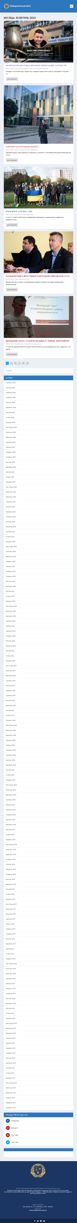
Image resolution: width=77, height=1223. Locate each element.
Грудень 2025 (10, 422)
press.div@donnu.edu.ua (38, 1210)
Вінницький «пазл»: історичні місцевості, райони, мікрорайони (37, 341)
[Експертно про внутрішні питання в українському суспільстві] (38, 41)
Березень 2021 (11, 705)
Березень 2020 (11, 765)
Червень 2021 (11, 690)
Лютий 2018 (10, 889)
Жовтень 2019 (11, 790)
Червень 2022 (11, 631)
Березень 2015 (11, 1063)
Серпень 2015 (10, 1038)
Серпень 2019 (10, 800)
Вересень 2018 (11, 854)
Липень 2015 (10, 1043)
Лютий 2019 (10, 830)
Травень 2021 (11, 695)
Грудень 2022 (10, 601)
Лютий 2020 (10, 770)
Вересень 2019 (11, 795)
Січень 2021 (10, 715)
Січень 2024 (10, 537)
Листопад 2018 (11, 844)
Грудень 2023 (10, 542)
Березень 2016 (11, 1003)
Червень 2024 (11, 512)
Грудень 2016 (10, 959)
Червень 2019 (11, 810)
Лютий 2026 (10, 412)
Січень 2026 (10, 417)
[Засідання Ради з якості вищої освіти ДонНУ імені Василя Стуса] (38, 252)
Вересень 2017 (11, 914)
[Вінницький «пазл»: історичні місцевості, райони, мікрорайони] (38, 317)
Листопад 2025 (11, 427)
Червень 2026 (11, 393)
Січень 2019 (10, 835)
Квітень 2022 (10, 641)
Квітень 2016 (10, 998)
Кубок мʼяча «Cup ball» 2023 (19, 211)
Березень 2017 (11, 944)
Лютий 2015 (10, 1068)
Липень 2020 (10, 745)
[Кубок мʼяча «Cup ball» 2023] (38, 187)
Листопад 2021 (11, 666)
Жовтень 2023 (11, 551)
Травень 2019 (11, 815)
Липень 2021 (10, 686)
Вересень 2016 (11, 974)
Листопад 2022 (11, 606)
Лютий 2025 (10, 472)
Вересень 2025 (11, 437)
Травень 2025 (11, 457)
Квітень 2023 (10, 581)
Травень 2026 (11, 397)
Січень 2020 (10, 775)
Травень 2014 (11, 1108)
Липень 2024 (10, 507)
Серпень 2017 (10, 919)
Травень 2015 (11, 1053)
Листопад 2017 (11, 904)
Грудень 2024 (10, 482)
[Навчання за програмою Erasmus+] (38, 114)
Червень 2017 (11, 929)
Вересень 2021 (11, 676)
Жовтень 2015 (11, 1028)
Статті (19, 279)
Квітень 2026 (10, 402)
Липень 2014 (10, 1098)
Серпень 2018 (10, 859)
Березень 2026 (11, 407)
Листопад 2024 (11, 487)
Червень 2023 (11, 571)
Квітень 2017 (10, 939)
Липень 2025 (10, 447)
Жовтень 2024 (11, 492)
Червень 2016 (11, 988)
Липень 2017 (10, 924)
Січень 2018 (10, 894)
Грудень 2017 (10, 899)
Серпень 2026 (10, 383)
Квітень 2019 (10, 820)
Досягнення (18, 214)
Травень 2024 (11, 517)
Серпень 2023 (10, 561)
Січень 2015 (10, 1073)
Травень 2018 (11, 874)
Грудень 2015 (10, 1018)
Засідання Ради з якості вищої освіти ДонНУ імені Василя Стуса (38, 276)
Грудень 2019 (10, 780)
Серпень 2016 (10, 979)
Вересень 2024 (11, 497)
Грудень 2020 (10, 720)
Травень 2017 (11, 934)
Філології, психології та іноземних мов (26, 150)
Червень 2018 (11, 869)
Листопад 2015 (11, 1023)
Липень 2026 (10, 388)
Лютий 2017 (10, 949)
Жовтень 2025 (11, 432)
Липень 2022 (10, 626)
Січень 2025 (10, 477)
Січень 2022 (10, 656)
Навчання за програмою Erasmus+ (22, 147)
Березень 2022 (11, 646)
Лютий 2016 (10, 1008)
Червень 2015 (11, 1048)
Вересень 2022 (11, 616)
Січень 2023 (10, 596)
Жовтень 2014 (11, 1088)
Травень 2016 (11, 993)
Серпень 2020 (10, 740)
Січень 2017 (10, 954)
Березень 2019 (11, 825)
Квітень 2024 (10, 522)
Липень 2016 (10, 983)
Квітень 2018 (10, 879)
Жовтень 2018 (11, 849)
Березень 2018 (11, 884)
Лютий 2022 (10, 651)
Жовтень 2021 (11, 671)
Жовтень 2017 (11, 909)
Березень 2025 (11, 467)
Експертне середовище (21, 68)
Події (24, 214)
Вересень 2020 (11, 735)
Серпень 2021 (10, 681)
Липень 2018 (10, 864)
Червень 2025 (11, 452)
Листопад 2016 (11, 964)
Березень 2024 (11, 527)
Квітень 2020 (10, 760)
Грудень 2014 (10, 1078)
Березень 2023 (11, 586)
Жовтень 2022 (11, 611)
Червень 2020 (11, 750)
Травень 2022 (11, 636)
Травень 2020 (11, 755)
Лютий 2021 (10, 710)
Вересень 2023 (11, 556)
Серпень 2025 (10, 442)
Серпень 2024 (10, 502)
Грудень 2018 (10, 839)
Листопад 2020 (11, 725)
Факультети (29, 214)
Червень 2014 (11, 1103)
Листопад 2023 (11, 546)
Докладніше (12, 79)
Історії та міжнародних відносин (38, 68)
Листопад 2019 (11, 785)
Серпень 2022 (10, 621)
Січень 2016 (10, 1013)
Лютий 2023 (10, 591)
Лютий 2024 (10, 532)
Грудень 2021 (10, 661)
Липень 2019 (10, 805)
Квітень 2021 (10, 700)
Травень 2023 (11, 576)
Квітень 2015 (10, 1058)
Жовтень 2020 (11, 730)
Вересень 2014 (11, 1093)
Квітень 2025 (10, 462)
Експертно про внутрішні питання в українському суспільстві (36, 65)
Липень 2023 (10, 566)
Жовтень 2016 (11, 969)
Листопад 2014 (11, 1083)
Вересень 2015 (11, 1033)
